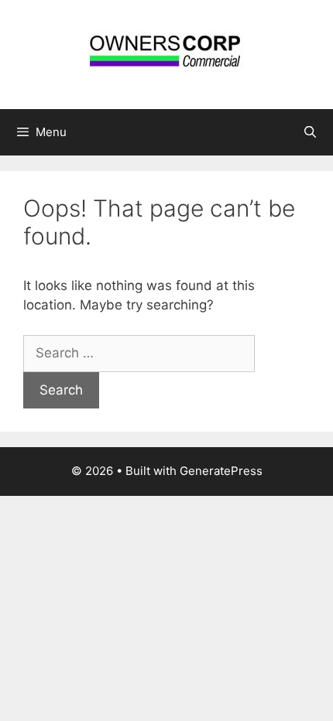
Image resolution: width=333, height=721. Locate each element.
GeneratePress (221, 470)
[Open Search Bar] (310, 132)
